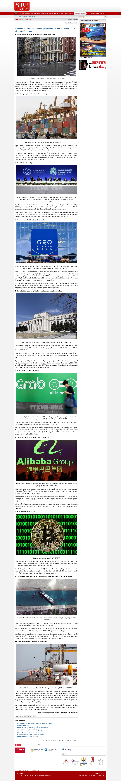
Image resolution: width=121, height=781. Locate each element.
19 (62, 740)
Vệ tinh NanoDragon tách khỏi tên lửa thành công (30, 731)
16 (55, 740)
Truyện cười (18, 770)
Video (38, 770)
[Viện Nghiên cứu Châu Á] (26, 750)
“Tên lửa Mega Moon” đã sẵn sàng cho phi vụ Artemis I (31, 733)
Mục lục (102, 13)
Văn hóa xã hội (44, 13)
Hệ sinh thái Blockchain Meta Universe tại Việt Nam (30, 734)
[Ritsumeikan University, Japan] (75, 761)
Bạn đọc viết (25, 770)
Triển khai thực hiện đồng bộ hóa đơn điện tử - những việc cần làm (34, 723)
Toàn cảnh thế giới (35, 13)
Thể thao (56, 13)
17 (57, 740)
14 (51, 740)
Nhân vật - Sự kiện (95, 13)
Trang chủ (64, 19)
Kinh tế (87, 13)
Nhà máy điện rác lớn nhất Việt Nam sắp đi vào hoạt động (32, 727)
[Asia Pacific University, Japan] (92, 761)
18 (59, 740)
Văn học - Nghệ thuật (69, 13)
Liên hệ (102, 773)
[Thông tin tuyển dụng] (93, 64)
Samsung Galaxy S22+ (23, 725)
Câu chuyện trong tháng (24, 13)
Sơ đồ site (97, 773)
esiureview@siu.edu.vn (45, 775)
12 (46, 740)
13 (49, 740)
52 (68, 740)
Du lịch (61, 13)
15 (53, 740)
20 (64, 740)
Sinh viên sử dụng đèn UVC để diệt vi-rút (27, 729)
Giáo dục (51, 13)
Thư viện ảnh (32, 770)
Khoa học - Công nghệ (80, 13)
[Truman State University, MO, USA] (83, 761)
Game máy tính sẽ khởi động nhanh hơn (27, 736)
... (42, 740)
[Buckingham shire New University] (101, 761)
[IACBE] (66, 749)
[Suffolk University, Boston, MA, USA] (66, 761)
